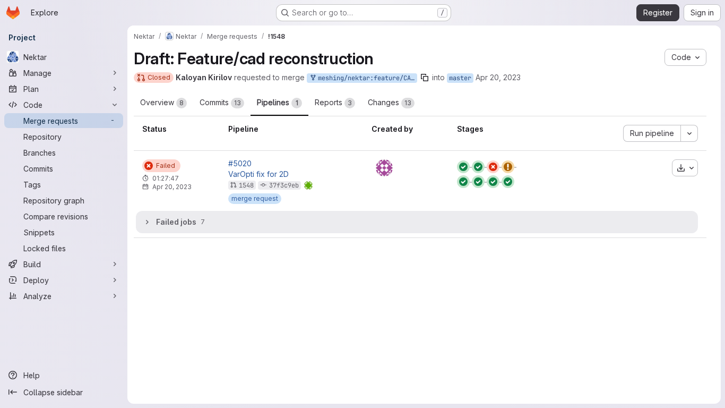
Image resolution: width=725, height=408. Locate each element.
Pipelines (277, 102)
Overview (162, 102)
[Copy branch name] (424, 77)
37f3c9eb (284, 185)
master (460, 78)
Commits (220, 102)
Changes (389, 102)
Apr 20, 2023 (498, 77)
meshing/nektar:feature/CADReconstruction (365, 78)
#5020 (240, 163)
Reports (333, 102)
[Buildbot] (384, 167)
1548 (246, 185)
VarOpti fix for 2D (258, 174)
